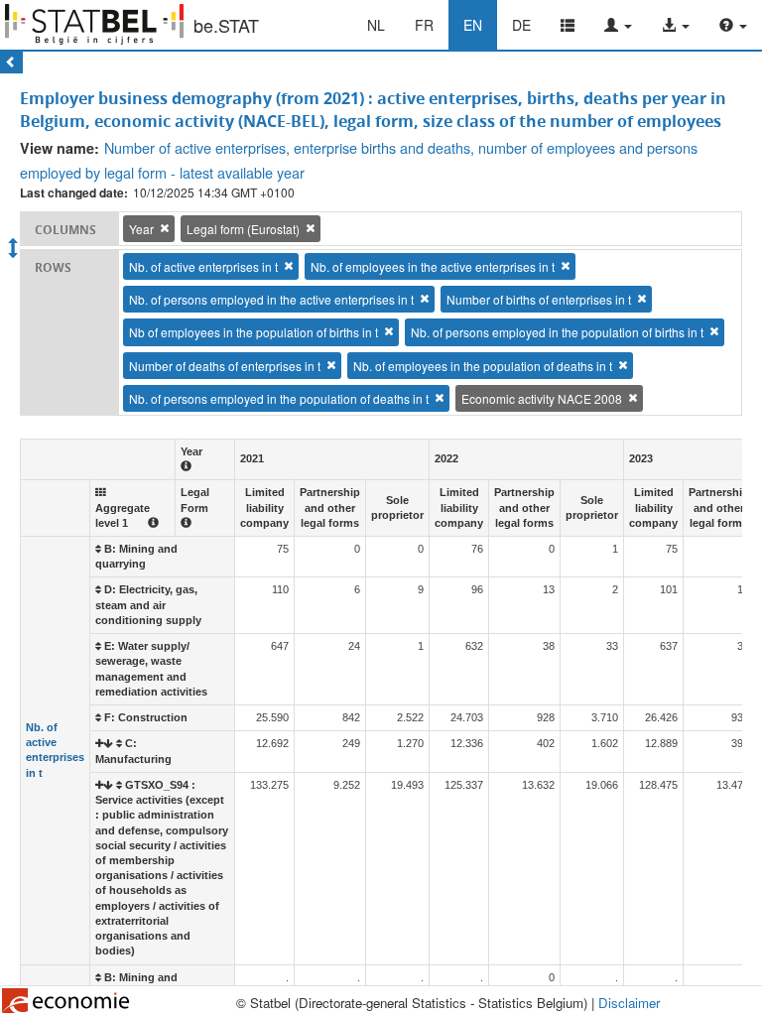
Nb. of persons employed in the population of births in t (557, 331)
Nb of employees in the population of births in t (253, 331)
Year (141, 228)
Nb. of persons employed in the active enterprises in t (271, 299)
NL (376, 25)
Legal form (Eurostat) (243, 228)
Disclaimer (629, 1002)
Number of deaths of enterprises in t (224, 365)
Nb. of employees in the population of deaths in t (482, 365)
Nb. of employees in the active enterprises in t (433, 266)
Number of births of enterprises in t (538, 299)
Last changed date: (74, 193)
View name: (59, 148)
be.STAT (226, 25)
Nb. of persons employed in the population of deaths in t (279, 398)
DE (521, 25)
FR (424, 25)
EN (472, 25)
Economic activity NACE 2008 (541, 398)
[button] (618, 25)
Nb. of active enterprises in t (203, 266)
